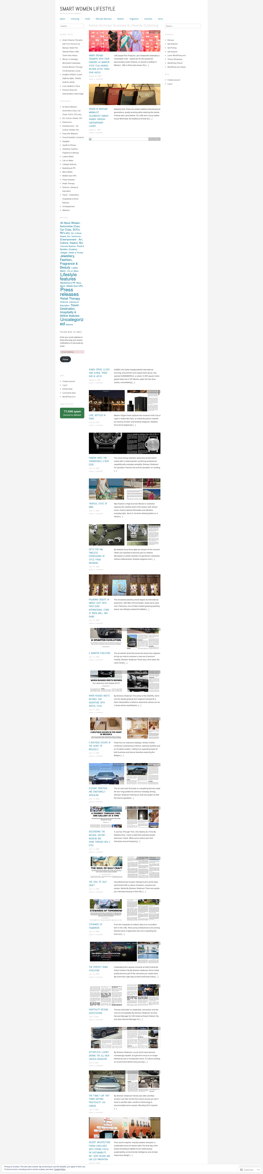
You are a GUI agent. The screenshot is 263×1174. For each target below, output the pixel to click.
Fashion (120, 19)
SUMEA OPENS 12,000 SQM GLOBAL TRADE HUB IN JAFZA (99, 373)
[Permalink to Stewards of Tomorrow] (124, 910)
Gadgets (65, 141)
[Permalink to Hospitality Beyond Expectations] (124, 996)
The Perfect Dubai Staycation (98, 968)
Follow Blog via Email (71, 332)
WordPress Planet (174, 63)
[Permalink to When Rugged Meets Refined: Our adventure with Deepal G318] (124, 682)
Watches (148, 19)
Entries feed (67, 388)
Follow (65, 359)
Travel (87, 19)
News (160, 19)
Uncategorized (154, 32)
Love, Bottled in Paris (71, 86)
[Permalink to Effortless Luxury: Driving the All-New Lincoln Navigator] (124, 1038)
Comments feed (68, 392)
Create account (68, 381)
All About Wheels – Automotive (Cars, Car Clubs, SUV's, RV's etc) (71, 110)
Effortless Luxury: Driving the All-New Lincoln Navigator (99, 1056)
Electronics (67, 122)
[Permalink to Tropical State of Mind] (124, 489)
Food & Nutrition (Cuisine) (73, 137)
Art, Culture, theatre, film (72, 118)
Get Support (172, 51)
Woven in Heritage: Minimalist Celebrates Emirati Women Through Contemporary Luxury (99, 117)
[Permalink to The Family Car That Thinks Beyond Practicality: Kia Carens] (124, 1081)
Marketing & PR (68, 168)
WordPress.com (68, 396)
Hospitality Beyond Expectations (98, 1011)
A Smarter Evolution (99, 653)
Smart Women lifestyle (87, 8)
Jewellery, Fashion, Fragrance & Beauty (146, 85)
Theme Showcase (174, 59)
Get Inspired (172, 43)
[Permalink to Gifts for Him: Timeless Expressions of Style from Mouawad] (124, 535)
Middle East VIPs (69, 175)
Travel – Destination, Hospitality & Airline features (70, 198)
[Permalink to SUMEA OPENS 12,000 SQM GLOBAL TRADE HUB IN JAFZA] (124, 252)
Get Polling (172, 47)
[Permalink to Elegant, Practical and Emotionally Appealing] (124, 774)
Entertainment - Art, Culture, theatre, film (71, 241)
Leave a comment (96, 79)
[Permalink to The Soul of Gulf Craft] (124, 868)
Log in (65, 385)
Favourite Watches (70, 133)
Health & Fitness (69, 145)
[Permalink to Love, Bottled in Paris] (124, 401)
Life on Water (142, 858)
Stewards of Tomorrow (95, 926)
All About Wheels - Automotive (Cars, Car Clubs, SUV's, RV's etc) (136, 629)
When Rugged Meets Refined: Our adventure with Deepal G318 (99, 700)
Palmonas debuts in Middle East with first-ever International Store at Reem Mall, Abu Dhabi (99, 608)
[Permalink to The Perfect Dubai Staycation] (124, 953)
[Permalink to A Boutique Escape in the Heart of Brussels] (124, 729)
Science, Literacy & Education (69, 303)
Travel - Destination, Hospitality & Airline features (142, 719)
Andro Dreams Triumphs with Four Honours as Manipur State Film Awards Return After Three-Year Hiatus (99, 64)
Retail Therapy (68, 183)
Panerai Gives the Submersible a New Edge (99, 461)
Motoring (75, 19)
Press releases (154, 139)
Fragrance (134, 19)
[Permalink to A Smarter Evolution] (124, 639)
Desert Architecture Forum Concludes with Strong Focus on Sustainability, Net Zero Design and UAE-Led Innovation (99, 1151)
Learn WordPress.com (176, 55)
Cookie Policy (59, 1169)
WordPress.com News (176, 67)
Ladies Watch (68, 156)
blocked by (73, 414)
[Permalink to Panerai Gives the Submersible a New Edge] (124, 444)
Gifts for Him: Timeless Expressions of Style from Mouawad (97, 556)
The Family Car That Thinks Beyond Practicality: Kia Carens (99, 1100)
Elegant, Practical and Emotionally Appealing (98, 792)
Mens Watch (67, 171)
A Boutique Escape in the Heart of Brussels (99, 746)
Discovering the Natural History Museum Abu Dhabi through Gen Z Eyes (99, 838)
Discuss (170, 40)
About (62, 19)
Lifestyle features (104, 19)
